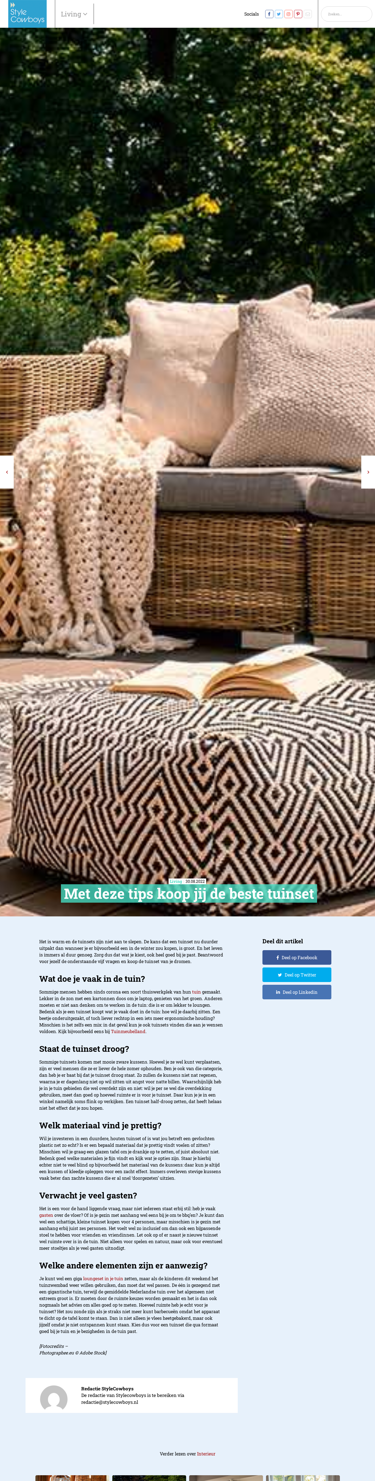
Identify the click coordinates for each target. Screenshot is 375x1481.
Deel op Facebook (299, 957)
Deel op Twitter (300, 975)
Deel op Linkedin (300, 992)
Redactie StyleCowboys (107, 1388)
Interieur (206, 1454)
